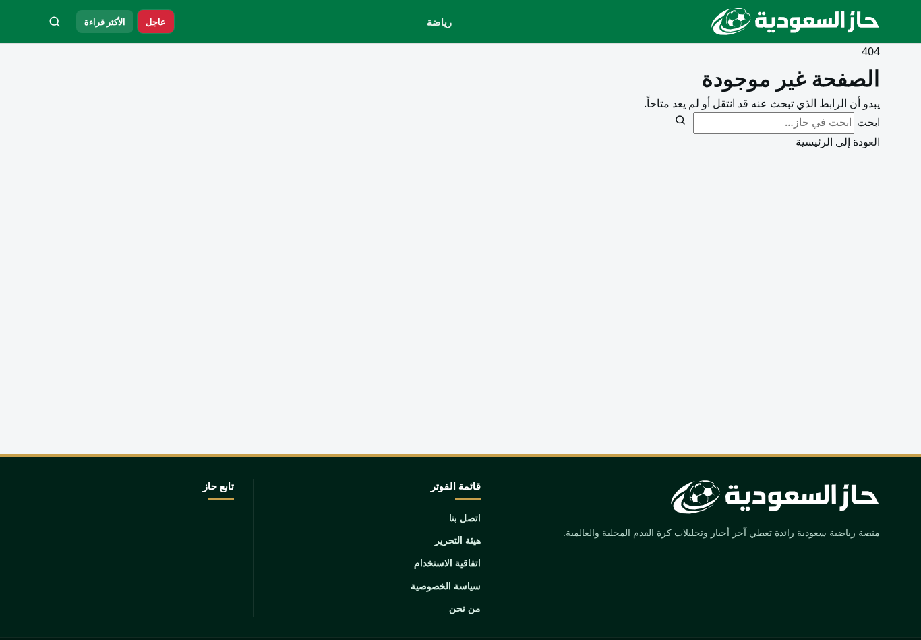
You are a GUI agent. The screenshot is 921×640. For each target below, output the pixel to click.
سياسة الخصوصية (446, 585)
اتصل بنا (465, 517)
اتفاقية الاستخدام (447, 562)
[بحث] (54, 21)
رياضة (439, 21)
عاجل (156, 22)
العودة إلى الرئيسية (838, 141)
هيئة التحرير (458, 539)
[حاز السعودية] (792, 21)
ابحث (868, 122)
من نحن (465, 608)
